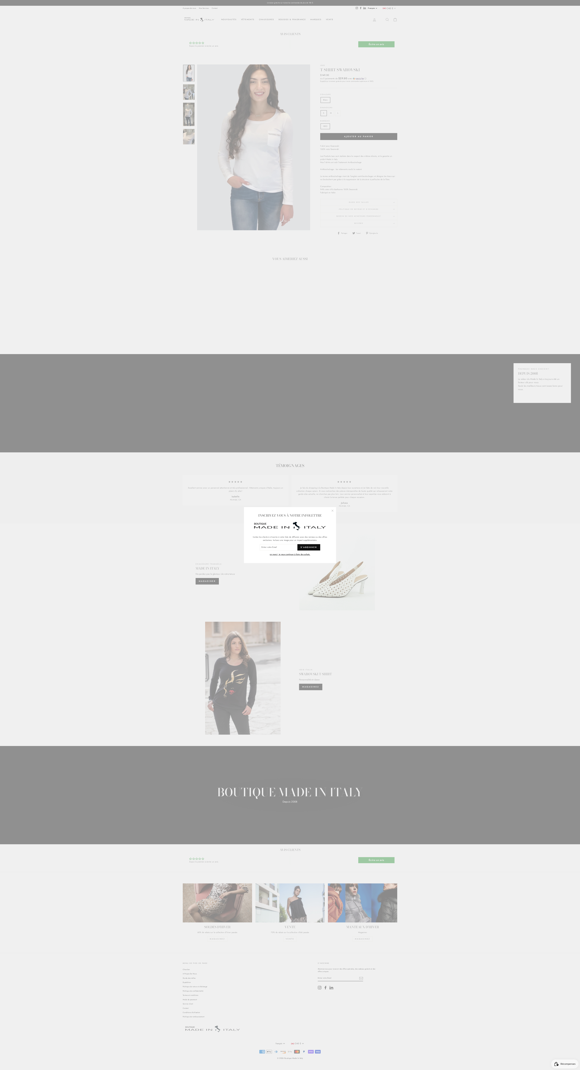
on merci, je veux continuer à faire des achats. (290, 554)
